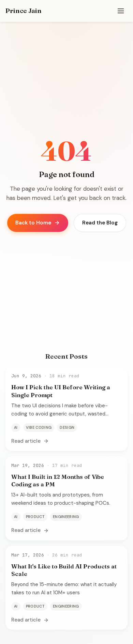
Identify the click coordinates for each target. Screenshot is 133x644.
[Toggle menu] (121, 11)
